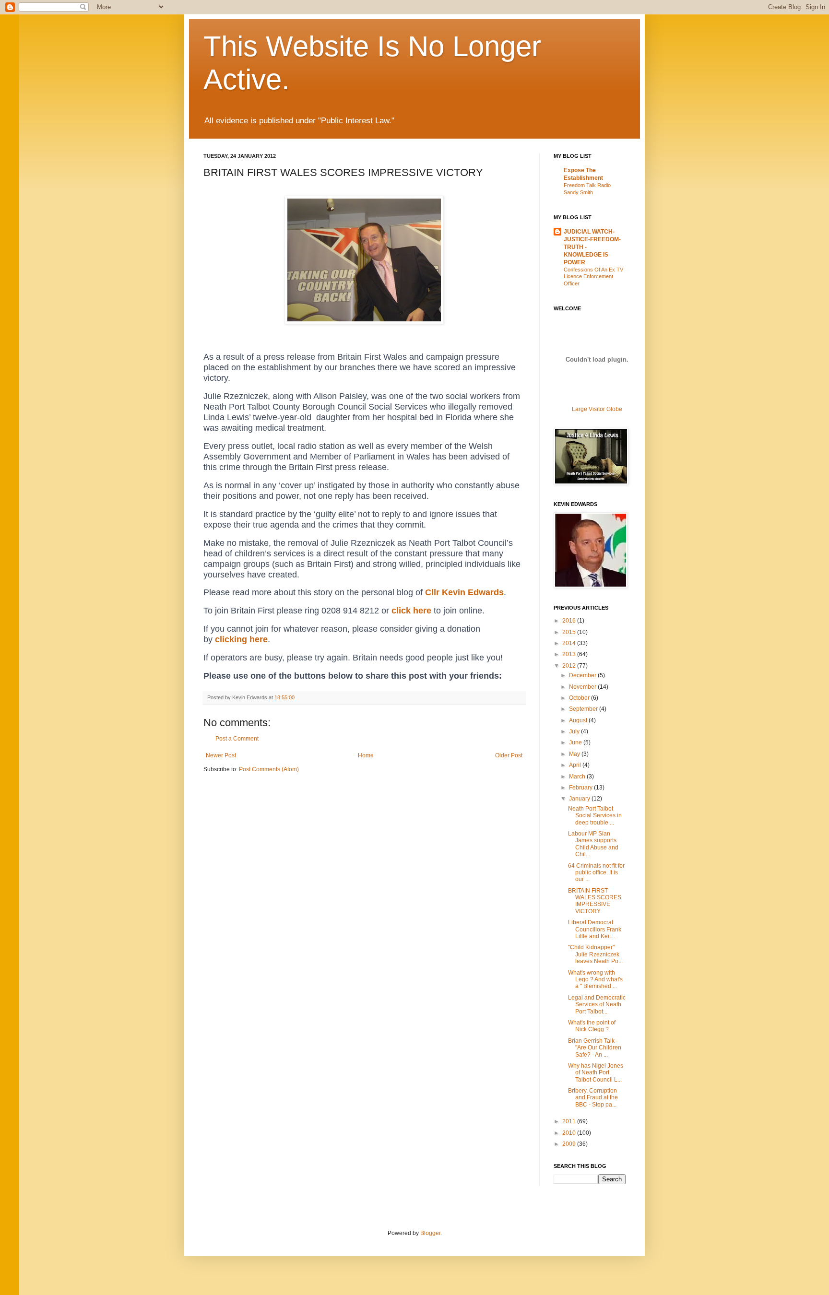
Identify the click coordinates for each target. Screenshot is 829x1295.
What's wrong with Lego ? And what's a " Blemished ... (595, 979)
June (576, 742)
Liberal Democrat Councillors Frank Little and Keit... (594, 929)
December (583, 675)
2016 (569, 620)
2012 (569, 665)
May (575, 754)
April (575, 765)
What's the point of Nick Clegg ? (592, 1026)
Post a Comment (237, 738)
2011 (569, 1121)
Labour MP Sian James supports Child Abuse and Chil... (593, 844)
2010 (569, 1133)
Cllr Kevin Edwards (464, 592)
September (584, 709)
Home (366, 755)
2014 (569, 643)
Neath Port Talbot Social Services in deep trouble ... (595, 815)
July (575, 731)
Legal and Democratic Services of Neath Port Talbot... (597, 1004)
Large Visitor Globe (597, 409)
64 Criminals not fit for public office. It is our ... (596, 872)
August (579, 720)
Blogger (430, 1233)
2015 (569, 632)
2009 (569, 1144)
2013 (569, 654)
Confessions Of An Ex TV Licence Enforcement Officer (593, 277)
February (581, 787)
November (583, 686)
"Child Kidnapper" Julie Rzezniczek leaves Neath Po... (595, 954)
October (580, 698)
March (578, 776)
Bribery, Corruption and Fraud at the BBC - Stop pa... (593, 1097)
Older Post (508, 755)
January (580, 798)
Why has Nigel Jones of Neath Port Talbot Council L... (595, 1072)
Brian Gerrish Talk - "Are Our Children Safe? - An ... (594, 1047)
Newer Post (221, 755)
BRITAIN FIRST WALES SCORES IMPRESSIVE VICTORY (594, 901)
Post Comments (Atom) (269, 769)
